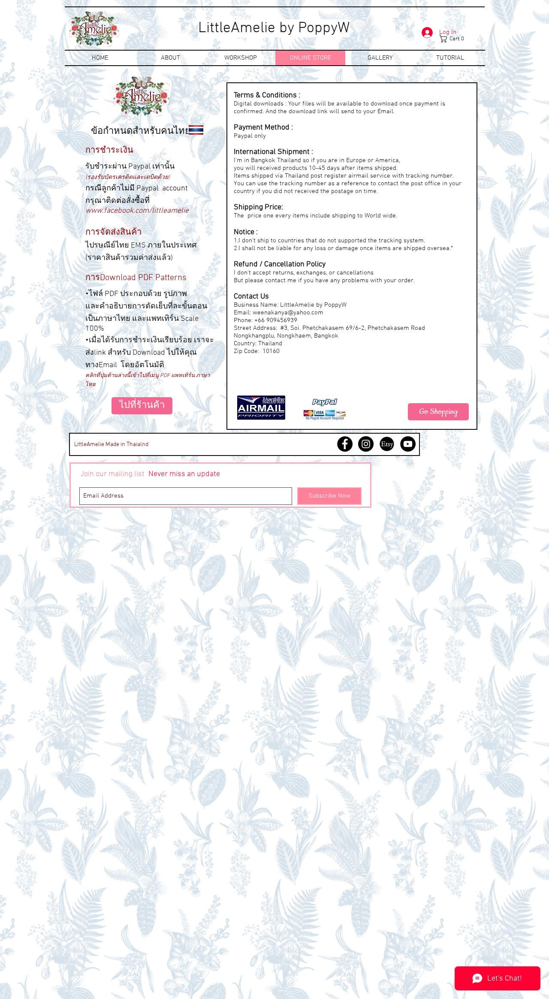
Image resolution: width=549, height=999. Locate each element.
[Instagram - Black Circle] (366, 444)
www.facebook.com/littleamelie (137, 210)
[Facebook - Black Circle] (345, 444)
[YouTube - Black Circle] (408, 444)
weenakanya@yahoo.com (288, 313)
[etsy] (387, 444)
